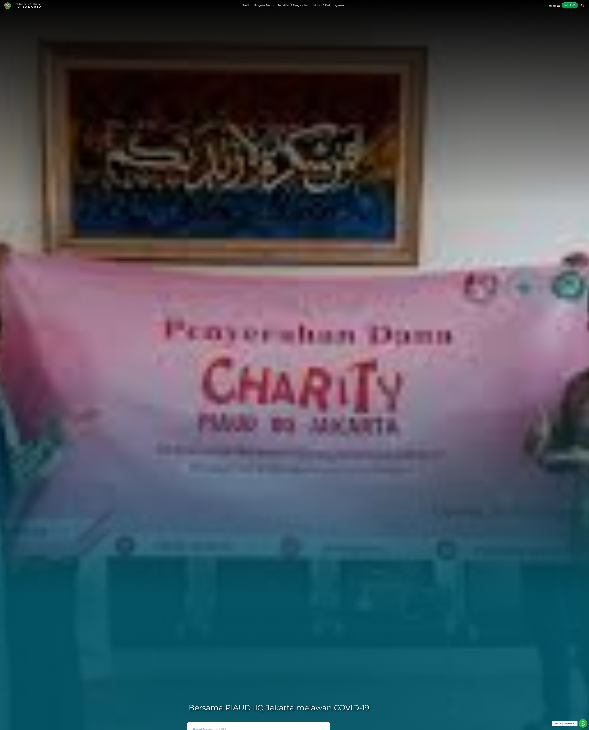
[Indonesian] (558, 6)
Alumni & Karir (322, 5)
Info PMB (570, 5)
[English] (554, 6)
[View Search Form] (582, 5)
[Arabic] (550, 6)
